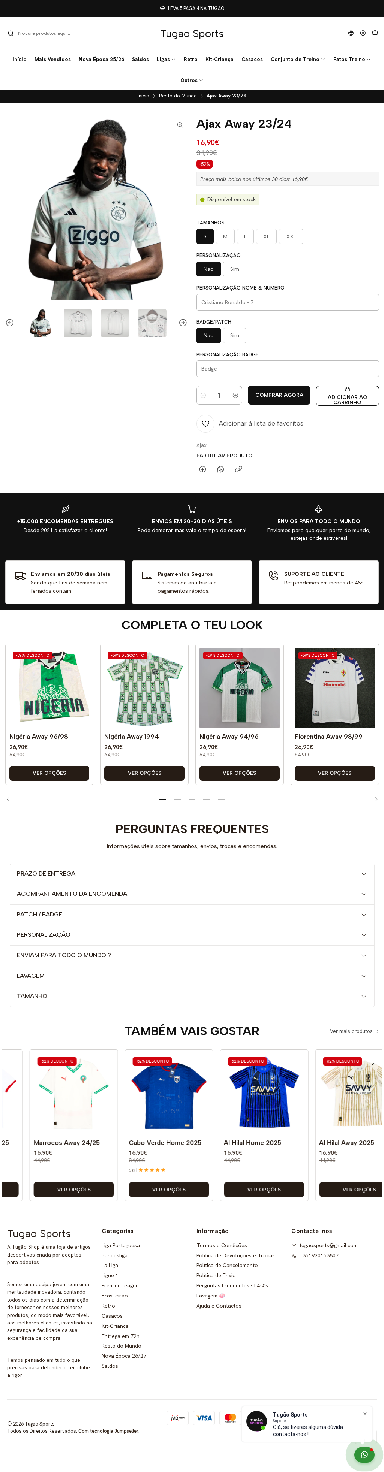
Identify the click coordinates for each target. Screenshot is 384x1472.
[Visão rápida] (81, 695)
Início (143, 96)
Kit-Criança (115, 1326)
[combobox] (45, 33)
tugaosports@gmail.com (329, 1245)
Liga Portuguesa (121, 1245)
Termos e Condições (221, 1245)
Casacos (112, 1315)
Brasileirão (115, 1295)
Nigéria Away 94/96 (229, 736)
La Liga (110, 1265)
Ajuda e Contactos (219, 1305)
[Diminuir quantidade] (203, 395)
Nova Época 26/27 (124, 1355)
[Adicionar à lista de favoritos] (81, 676)
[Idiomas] (351, 33)
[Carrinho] (375, 33)
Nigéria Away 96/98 (38, 736)
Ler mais (243, 8)
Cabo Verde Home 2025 (151, 1142)
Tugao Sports (192, 33)
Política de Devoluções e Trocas (235, 1255)
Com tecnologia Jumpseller (108, 1431)
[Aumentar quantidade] (235, 395)
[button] (166, 59)
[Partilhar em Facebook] (202, 470)
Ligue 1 (110, 1275)
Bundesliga (115, 1255)
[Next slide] (182, 323)
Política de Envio (216, 1275)
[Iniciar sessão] (363, 33)
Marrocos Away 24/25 (53, 1142)
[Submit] (10, 33)
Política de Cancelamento (227, 1265)
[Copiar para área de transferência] (238, 470)
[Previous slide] (10, 323)
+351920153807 (319, 1255)
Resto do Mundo (178, 96)
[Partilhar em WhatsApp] (220, 470)
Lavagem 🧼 (210, 1295)
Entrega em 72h (121, 1336)
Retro (108, 1305)
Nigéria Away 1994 (131, 736)
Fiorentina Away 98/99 (329, 736)
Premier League (120, 1285)
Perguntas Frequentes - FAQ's (232, 1285)
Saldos (110, 1366)
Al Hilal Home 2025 (238, 1142)
